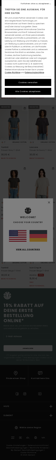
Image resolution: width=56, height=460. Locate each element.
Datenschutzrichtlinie (34, 72)
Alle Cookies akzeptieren (28, 91)
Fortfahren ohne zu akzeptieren (35, 4)
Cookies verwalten (28, 82)
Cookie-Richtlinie (12, 72)
